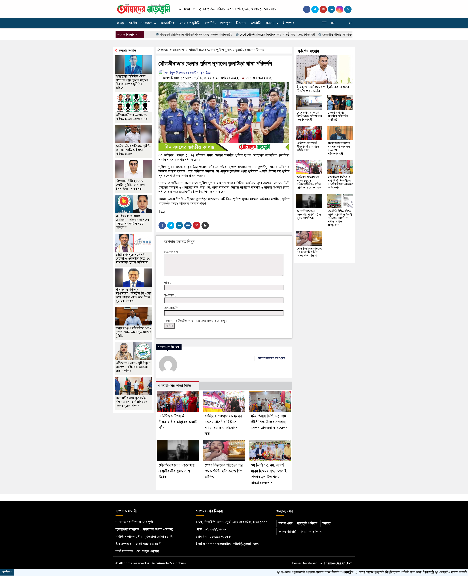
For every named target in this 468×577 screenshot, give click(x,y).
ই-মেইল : (170, 295)
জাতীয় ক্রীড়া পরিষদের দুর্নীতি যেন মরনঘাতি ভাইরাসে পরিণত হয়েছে (133, 150)
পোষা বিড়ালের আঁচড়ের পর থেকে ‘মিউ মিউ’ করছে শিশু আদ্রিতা (224, 471)
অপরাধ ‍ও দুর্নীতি (189, 23)
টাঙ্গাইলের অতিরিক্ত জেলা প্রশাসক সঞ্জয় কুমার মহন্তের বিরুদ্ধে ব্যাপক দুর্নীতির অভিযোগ (132, 82)
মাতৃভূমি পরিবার (307, 523)
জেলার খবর (285, 523)
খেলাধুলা (225, 23)
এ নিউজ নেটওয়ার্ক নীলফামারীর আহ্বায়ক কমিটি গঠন (178, 422)
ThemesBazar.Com (338, 563)
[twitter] (315, 9)
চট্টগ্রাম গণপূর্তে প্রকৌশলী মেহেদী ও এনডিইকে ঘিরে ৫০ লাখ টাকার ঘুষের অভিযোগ (133, 258)
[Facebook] (162, 225)
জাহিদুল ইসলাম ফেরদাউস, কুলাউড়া (187, 73)
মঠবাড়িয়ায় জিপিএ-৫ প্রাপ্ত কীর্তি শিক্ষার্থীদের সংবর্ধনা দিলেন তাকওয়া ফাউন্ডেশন (269, 422)
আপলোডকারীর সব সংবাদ (271, 358)
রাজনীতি (210, 23)
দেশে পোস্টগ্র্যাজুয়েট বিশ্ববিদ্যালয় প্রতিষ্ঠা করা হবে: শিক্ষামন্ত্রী (252, 35)
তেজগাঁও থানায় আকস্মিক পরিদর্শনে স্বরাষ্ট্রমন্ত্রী (324, 35)
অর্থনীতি (256, 23)
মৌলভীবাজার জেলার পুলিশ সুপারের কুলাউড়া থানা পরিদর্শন (226, 50)
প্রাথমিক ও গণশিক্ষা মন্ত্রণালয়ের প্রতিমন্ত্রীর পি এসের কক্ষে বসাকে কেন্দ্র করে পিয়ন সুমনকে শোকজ (134, 295)
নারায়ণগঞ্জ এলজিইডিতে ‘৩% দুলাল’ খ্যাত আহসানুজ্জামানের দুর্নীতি (133, 332)
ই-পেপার (288, 23)
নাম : (167, 283)
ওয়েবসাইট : (171, 308)
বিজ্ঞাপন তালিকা (311, 532)
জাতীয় (133, 23)
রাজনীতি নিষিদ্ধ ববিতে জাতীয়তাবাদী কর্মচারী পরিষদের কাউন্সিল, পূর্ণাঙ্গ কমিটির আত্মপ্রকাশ (340, 218)
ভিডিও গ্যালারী (287, 532)
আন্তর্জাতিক (168, 23)
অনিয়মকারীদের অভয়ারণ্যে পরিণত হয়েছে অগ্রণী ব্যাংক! (132, 117)
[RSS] (348, 9)
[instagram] (323, 9)
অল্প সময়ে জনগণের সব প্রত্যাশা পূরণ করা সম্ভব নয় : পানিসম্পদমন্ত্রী (339, 148)
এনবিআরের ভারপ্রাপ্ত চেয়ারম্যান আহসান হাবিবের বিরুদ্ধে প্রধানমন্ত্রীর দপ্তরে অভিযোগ (132, 221)
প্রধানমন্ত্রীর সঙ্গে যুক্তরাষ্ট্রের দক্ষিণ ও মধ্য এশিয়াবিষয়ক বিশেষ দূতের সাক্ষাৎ (131, 402)
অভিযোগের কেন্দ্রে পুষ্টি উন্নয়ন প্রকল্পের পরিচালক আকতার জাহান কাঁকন (133, 367)
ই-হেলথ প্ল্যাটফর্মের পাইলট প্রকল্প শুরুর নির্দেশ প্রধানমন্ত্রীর (170, 35)
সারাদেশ (146, 23)
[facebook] (306, 9)
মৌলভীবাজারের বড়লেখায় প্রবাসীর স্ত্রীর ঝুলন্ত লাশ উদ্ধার (177, 471)
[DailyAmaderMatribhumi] (143, 9)
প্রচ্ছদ (120, 23)
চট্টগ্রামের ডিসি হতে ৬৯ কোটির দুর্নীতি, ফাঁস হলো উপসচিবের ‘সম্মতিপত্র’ (130, 185)
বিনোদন (241, 23)
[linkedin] (331, 9)
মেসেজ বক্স (171, 252)
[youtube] (339, 9)
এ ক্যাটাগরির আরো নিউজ (174, 386)
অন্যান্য (270, 23)
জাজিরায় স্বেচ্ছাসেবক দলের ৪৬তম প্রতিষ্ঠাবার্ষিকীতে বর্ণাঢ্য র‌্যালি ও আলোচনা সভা (309, 182)
